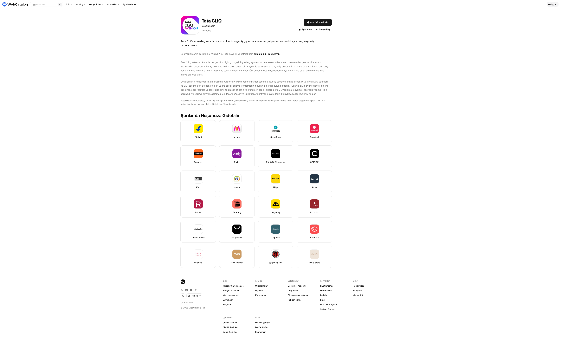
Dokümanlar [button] (326, 290)
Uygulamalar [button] (261, 286)
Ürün (67, 4)
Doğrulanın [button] (293, 290)
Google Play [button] (324, 29)
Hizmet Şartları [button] (262, 322)
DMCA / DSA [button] (261, 327)
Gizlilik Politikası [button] (231, 327)
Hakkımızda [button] (358, 286)
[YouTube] (191, 290)
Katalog (79, 4)
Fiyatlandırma (129, 4)
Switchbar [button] (228, 300)
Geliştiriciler (95, 4)
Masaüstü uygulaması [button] (233, 286)
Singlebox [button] (228, 304)
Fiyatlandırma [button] (327, 286)
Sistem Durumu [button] (327, 309)
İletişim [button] (323, 295)
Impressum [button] (260, 332)
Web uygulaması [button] (231, 295)
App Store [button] (307, 29)
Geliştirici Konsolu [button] (296, 286)
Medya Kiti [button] (358, 295)
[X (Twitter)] (182, 290)
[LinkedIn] (186, 290)
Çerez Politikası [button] (230, 332)
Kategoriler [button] (260, 295)
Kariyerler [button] (357, 290)
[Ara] (60, 4)
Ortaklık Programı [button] (328, 304)
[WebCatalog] (183, 281)
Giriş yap (552, 4)
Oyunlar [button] (259, 290)
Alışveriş (206, 30)
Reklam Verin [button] (294, 300)
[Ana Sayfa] (15, 4)
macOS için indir (319, 22)
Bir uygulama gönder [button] (298, 295)
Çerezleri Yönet (187, 302)
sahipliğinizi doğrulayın (267, 53)
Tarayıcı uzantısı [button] (231, 290)
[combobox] (194, 295)
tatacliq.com (208, 25)
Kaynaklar (112, 4)
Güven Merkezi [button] (230, 322)
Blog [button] (322, 300)
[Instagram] (196, 290)
